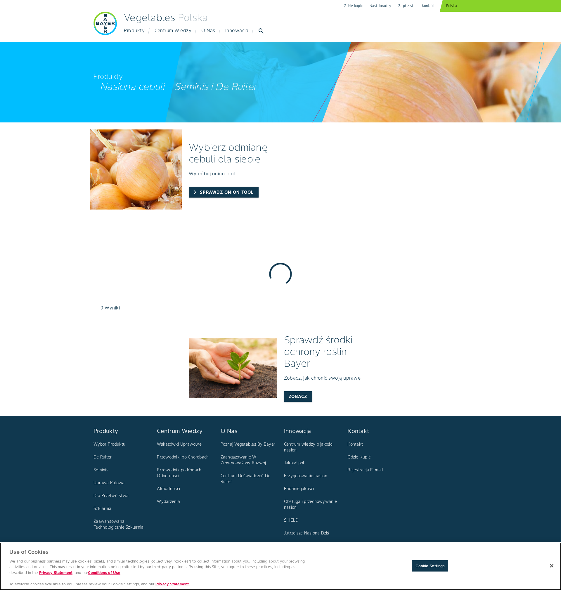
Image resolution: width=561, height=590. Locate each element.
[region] (280, 566)
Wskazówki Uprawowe (179, 444)
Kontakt (428, 6)
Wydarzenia (168, 501)
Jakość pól (294, 463)
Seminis (101, 470)
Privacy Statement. (172, 584)
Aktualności (168, 488)
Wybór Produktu (110, 444)
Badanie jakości (299, 488)
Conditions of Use (104, 572)
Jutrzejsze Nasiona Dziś (306, 533)
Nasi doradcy (380, 6)
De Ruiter (103, 457)
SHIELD (291, 520)
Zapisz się (406, 6)
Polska (451, 6)
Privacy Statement (55, 572)
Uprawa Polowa (109, 482)
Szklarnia (102, 508)
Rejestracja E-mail (365, 470)
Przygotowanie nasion (305, 475)
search (261, 30)
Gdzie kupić (353, 6)
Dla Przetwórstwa (111, 495)
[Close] (551, 565)
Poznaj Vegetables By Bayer (248, 444)
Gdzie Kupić (358, 457)
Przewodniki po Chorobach (183, 457)
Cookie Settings (429, 565)
